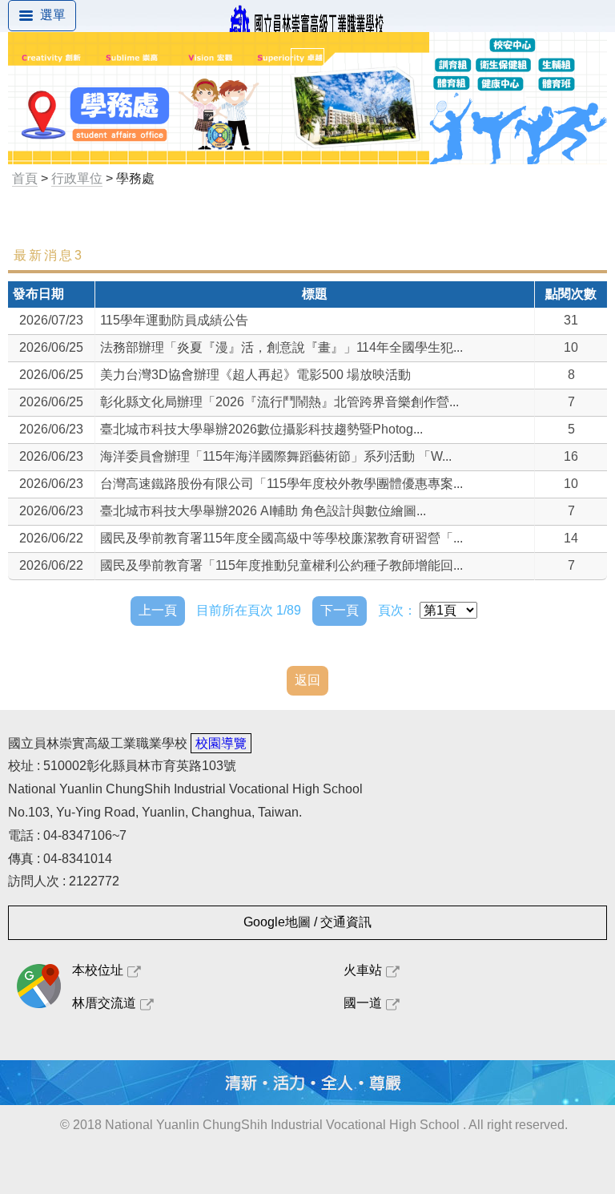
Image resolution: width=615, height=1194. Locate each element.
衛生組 (53, 480)
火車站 (363, 970)
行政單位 (76, 178)
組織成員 (60, 296)
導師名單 (60, 554)
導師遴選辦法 (72, 628)
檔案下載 (60, 517)
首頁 (25, 178)
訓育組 (53, 406)
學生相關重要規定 (85, 333)
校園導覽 (221, 743)
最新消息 (60, 259)
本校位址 (97, 970)
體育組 (53, 443)
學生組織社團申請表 (92, 665)
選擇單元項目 (72, 222)
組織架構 (60, 370)
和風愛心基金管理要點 (98, 591)
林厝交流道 (104, 1003)
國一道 (363, 1003)
